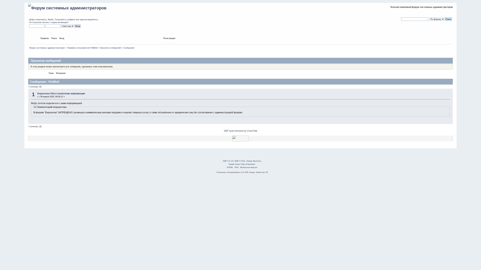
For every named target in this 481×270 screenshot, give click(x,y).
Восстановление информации (68, 93)
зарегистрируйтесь (89, 19)
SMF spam (229, 131)
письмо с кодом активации (54, 22)
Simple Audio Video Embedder (242, 164)
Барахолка (43, 93)
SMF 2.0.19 (228, 161)
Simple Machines (254, 161)
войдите (71, 19)
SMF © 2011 (240, 161)
